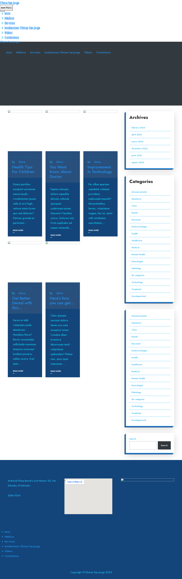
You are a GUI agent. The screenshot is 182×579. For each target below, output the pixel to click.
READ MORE (18, 230)
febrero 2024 (138, 127)
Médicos (9, 18)
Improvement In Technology (100, 169)
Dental (135, 212)
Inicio (7, 13)
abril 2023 (137, 134)
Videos (9, 32)
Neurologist (137, 261)
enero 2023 (137, 141)
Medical (135, 247)
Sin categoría (138, 275)
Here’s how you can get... (62, 300)
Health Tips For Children (23, 169)
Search (132, 438)
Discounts (136, 219)
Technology (137, 282)
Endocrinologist (139, 226)
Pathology (136, 268)
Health (135, 233)
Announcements (139, 191)
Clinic (134, 205)
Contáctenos (12, 37)
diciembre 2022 (140, 148)
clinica (21, 162)
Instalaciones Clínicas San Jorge (22, 27)
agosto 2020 (138, 162)
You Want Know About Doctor (60, 171)
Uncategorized (139, 296)
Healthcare (137, 240)
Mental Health (138, 254)
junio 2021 (137, 155)
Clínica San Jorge (9, 2)
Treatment (136, 289)
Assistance (136, 198)
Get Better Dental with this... (22, 303)
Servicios (10, 22)
